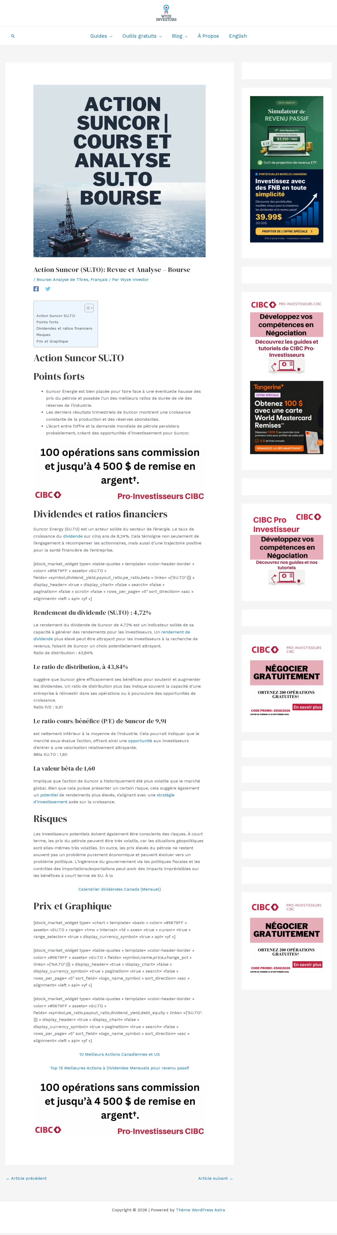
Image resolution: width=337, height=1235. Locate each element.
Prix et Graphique (52, 341)
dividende (73, 536)
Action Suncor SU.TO (55, 316)
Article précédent (26, 1178)
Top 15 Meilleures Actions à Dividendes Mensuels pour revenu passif (119, 1067)
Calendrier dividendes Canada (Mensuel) (119, 889)
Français (99, 279)
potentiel (49, 794)
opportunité (140, 740)
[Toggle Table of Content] (86, 308)
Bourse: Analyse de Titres (62, 279)
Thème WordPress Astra (200, 1209)
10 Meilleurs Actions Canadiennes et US (119, 1054)
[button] (13, 36)
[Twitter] (48, 288)
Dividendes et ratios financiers (64, 328)
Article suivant (215, 1178)
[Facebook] (36, 288)
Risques (43, 335)
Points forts (47, 322)
